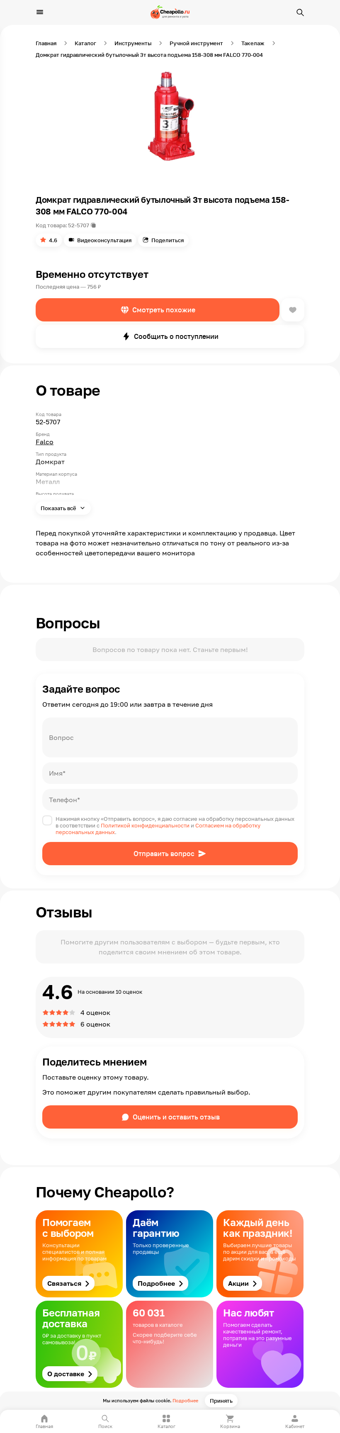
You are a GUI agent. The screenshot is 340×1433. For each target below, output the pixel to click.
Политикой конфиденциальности (145, 825)
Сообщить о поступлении (176, 336)
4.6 (53, 240)
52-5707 (78, 225)
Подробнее (185, 1400)
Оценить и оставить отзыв (176, 1117)
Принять (221, 1400)
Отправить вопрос (164, 853)
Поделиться (167, 240)
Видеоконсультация (104, 240)
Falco (44, 442)
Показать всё (59, 508)
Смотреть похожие (163, 310)
